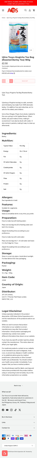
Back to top (17, 385)
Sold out (25, 81)
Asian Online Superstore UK (18, 451)
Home (3, 17)
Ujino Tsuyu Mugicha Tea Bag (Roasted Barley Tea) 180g (21, 17)
